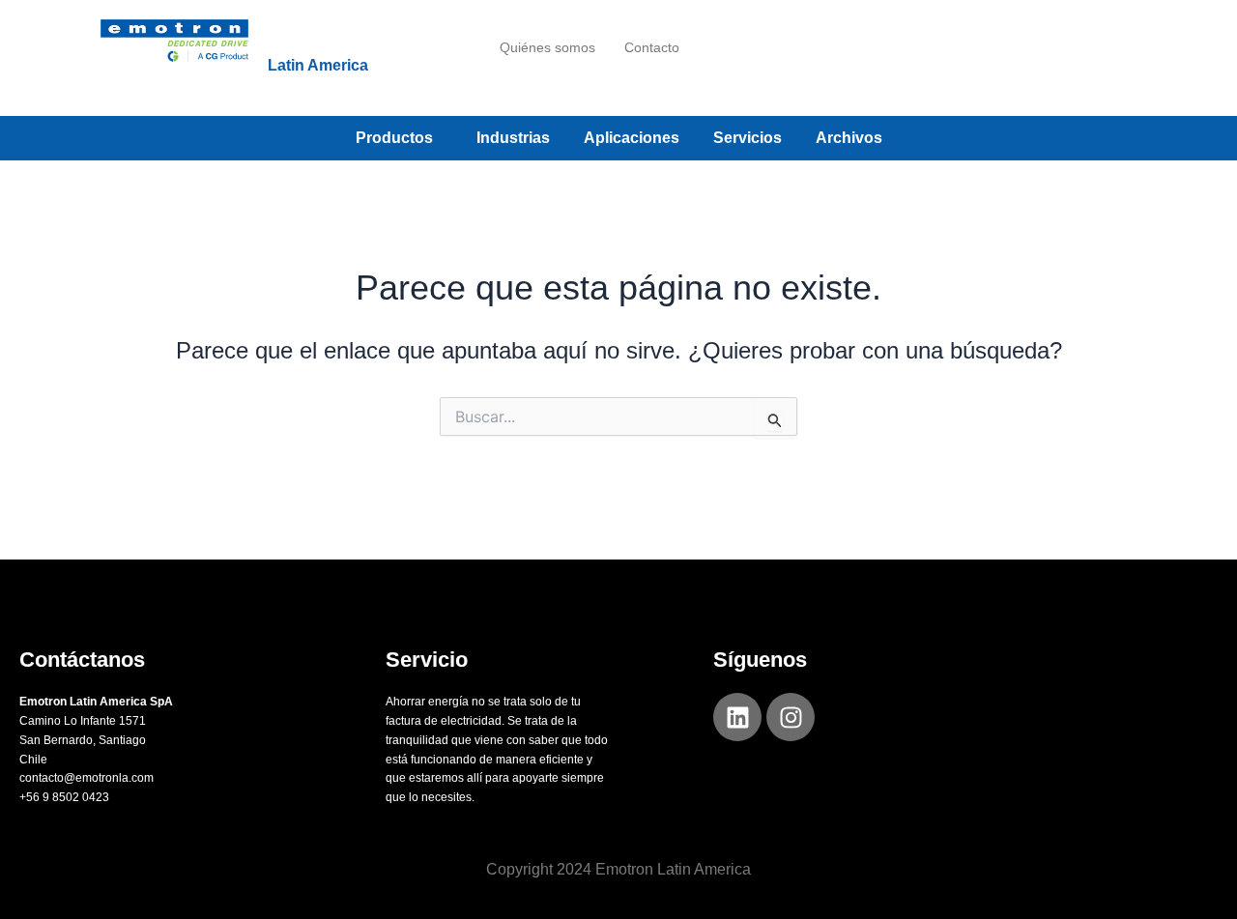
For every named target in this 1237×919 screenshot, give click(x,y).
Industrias (513, 137)
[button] (399, 138)
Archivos (849, 137)
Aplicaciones (631, 137)
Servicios (747, 137)
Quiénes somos (547, 47)
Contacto (651, 47)
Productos (394, 137)
